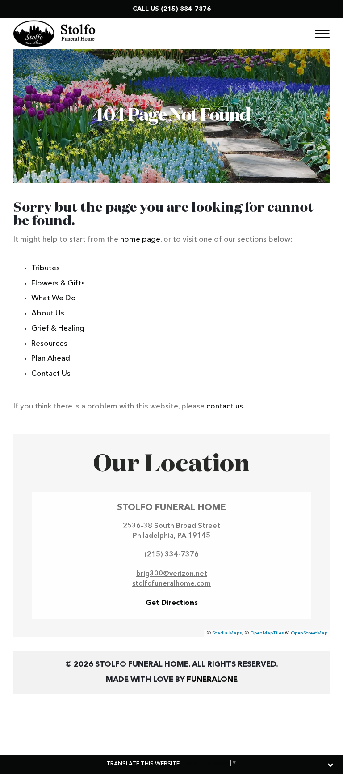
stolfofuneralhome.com (171, 583)
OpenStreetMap (309, 633)
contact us (224, 406)
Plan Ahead (50, 358)
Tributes (45, 268)
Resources (49, 344)
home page (140, 239)
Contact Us (51, 374)
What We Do (53, 298)
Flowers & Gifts (58, 283)
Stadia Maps (227, 633)
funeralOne (212, 680)
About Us (47, 313)
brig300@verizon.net (171, 574)
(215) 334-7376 (186, 9)
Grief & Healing (57, 328)
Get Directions (172, 603)
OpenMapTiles (267, 633)
